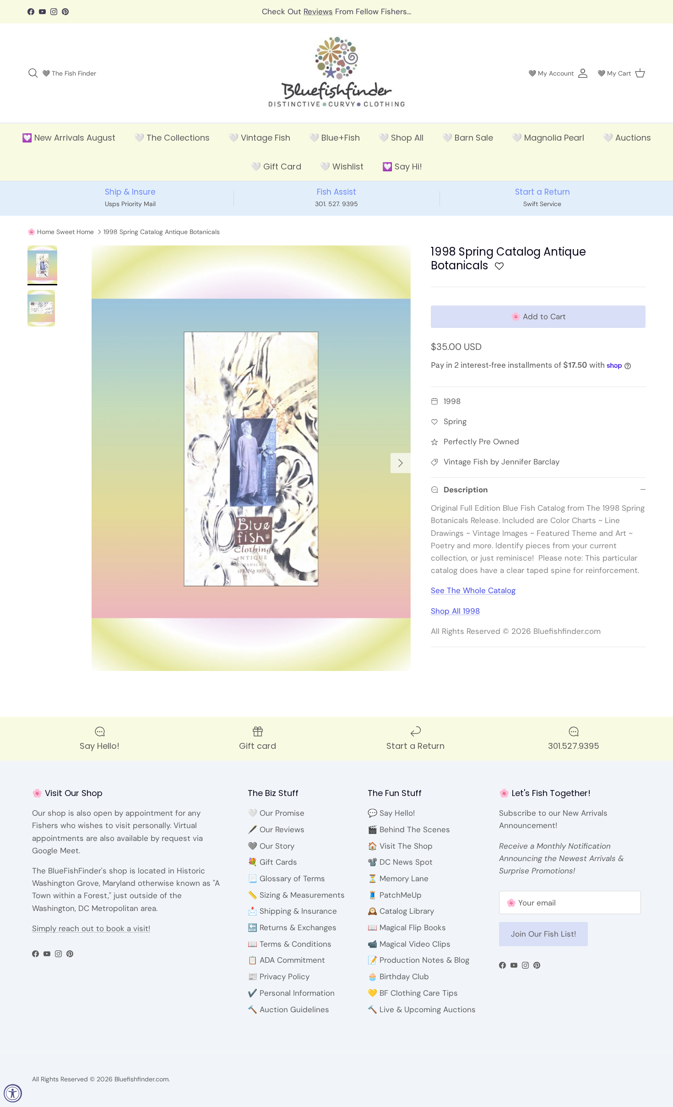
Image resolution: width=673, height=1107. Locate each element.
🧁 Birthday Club (398, 976)
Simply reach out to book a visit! (91, 928)
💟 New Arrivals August (68, 137)
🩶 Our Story (271, 846)
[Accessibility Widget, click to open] (13, 1093)
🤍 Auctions (627, 137)
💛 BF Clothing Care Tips (413, 993)
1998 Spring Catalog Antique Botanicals (161, 232)
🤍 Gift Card (276, 166)
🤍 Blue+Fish (334, 137)
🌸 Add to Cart (538, 316)
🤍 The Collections (172, 137)
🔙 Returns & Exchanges (292, 927)
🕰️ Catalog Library (401, 911)
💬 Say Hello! (391, 813)
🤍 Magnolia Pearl (548, 137)
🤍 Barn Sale (467, 137)
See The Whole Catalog (473, 590)
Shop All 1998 (455, 611)
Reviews (318, 11)
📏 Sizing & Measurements (296, 895)
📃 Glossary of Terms (286, 878)
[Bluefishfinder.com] (336, 73)
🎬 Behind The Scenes (409, 829)
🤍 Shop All (401, 137)
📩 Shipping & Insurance (292, 911)
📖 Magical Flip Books (407, 927)
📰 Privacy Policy (278, 976)
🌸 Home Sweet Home (60, 232)
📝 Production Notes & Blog (418, 960)
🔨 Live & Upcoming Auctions (422, 1009)
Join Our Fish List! (543, 934)
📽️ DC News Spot (400, 862)
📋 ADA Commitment (286, 960)
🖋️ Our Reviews (276, 829)
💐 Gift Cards (272, 862)
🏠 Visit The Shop (400, 846)
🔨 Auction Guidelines (288, 1009)
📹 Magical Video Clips (409, 944)
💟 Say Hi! (402, 166)
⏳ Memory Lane (398, 878)
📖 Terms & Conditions (289, 944)
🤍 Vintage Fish (259, 137)
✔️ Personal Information (291, 993)
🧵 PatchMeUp (395, 895)
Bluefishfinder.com (141, 1079)
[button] (499, 269)
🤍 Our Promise (276, 813)
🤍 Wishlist (342, 166)
